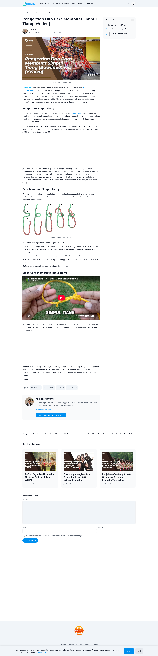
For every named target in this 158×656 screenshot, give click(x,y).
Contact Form (73, 645)
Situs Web (100, 527)
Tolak (139, 651)
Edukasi (51, 3)
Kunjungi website (44, 409)
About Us (94, 645)
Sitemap (63, 645)
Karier (73, 3)
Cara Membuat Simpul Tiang (117, 29)
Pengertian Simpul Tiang (116, 25)
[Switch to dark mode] (133, 4)
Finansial (65, 3)
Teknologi (80, 3)
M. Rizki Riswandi (45, 398)
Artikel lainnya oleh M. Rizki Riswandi (51, 415)
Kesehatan (90, 3)
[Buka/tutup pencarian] (128, 4)
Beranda (43, 3)
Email (62, 527)
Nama (24, 527)
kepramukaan (76, 113)
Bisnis (58, 3)
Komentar (25, 499)
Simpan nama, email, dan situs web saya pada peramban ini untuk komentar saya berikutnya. (54, 536)
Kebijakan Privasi (41, 652)
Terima (129, 651)
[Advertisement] (61, 150)
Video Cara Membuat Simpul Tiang (117, 34)
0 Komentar (48, 33)
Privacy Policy (84, 645)
